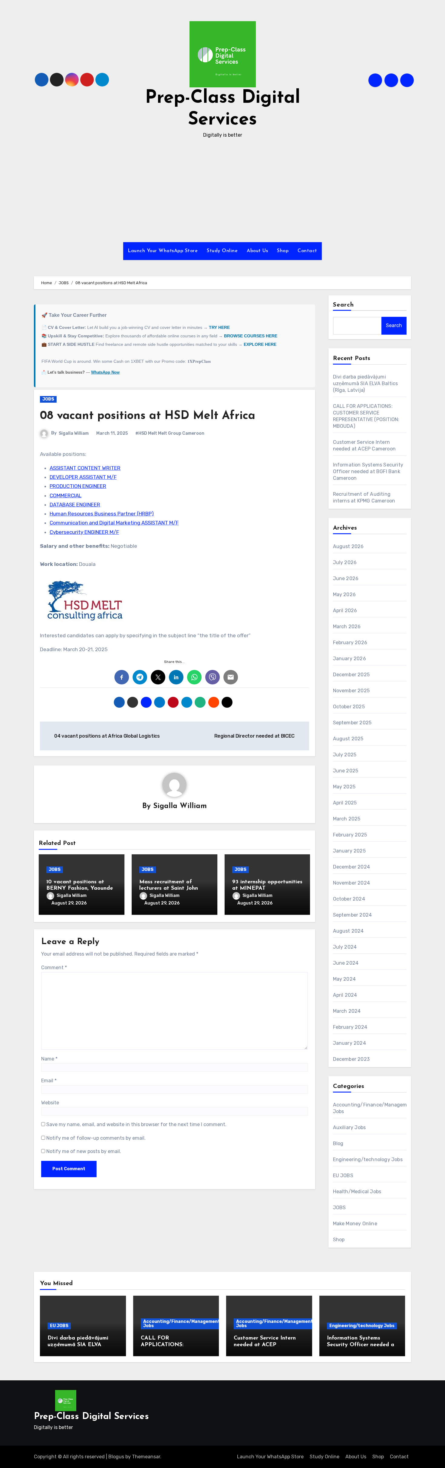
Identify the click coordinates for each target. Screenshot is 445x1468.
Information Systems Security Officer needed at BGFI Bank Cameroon (368, 471)
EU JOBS (343, 1175)
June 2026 (346, 578)
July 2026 (345, 562)
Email (49, 1080)
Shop (282, 250)
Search (343, 305)
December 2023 (351, 1059)
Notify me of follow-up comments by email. (96, 1138)
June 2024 (346, 963)
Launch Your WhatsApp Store (163, 250)
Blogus (116, 1457)
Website (50, 1103)
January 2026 (349, 658)
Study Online (222, 250)
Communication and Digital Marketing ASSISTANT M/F (114, 523)
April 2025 (345, 803)
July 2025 (345, 755)
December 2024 (351, 867)
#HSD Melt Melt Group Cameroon (169, 433)
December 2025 (351, 674)
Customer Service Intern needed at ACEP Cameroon (265, 1345)
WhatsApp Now (105, 372)
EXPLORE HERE (260, 344)
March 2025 (347, 819)
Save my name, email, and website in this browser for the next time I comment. (136, 1124)
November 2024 (351, 883)
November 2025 (351, 690)
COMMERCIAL (65, 495)
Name (49, 1059)
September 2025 (352, 723)
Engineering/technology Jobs (368, 1159)
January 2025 (349, 851)
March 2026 (347, 626)
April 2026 (345, 610)
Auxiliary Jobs (349, 1127)
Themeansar (146, 1457)
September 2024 (352, 915)
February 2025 (350, 835)
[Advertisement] (222, 190)
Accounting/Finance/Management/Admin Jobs (189, 1323)
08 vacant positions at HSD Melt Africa (147, 416)
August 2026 (348, 546)
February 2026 (350, 642)
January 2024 (349, 1043)
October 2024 (349, 899)
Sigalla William (74, 433)
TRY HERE (219, 327)
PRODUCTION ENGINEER (78, 486)
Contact (307, 250)
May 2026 (344, 594)
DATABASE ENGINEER (75, 505)
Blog (338, 1143)
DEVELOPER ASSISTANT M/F (83, 477)
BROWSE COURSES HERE (250, 335)
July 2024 (345, 947)
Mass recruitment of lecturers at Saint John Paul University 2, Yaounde (174, 888)
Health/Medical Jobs (357, 1191)
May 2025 (344, 787)
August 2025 (348, 739)
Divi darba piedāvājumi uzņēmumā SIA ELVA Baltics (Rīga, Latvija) (365, 383)
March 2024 (347, 1011)
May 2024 (344, 979)
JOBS (48, 399)
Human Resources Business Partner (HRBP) (102, 514)
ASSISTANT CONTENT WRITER (85, 468)
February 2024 (350, 1027)
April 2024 (345, 995)
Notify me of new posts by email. (83, 1151)
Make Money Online (355, 1223)
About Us (257, 250)
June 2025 (345, 771)
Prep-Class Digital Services (91, 1416)
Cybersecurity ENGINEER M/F (84, 532)
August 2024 (348, 931)
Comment (54, 967)
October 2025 (349, 707)
